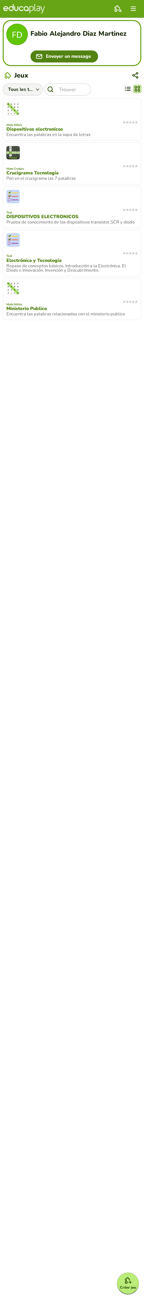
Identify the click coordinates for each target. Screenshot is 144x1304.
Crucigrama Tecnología (32, 173)
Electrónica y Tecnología (34, 260)
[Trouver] (51, 90)
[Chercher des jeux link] (118, 8)
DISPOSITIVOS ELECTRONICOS (42, 216)
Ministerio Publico (26, 308)
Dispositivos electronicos (34, 129)
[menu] (133, 8)
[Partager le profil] (135, 75)
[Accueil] (24, 8)
